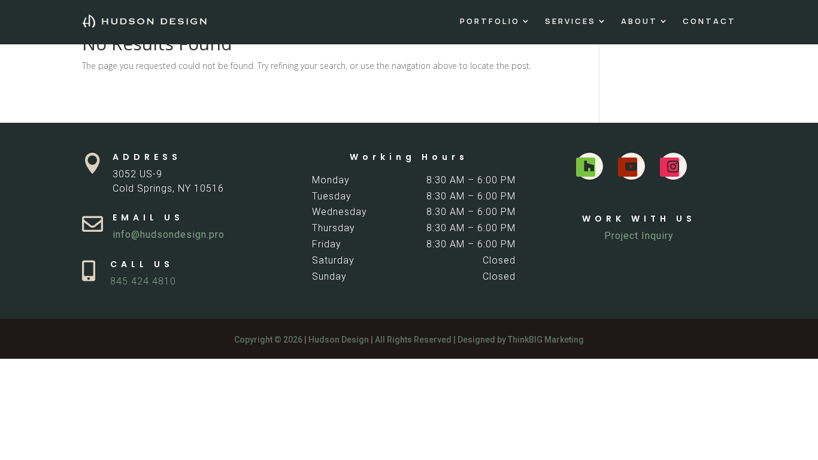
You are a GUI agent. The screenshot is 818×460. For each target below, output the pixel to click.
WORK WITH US (639, 219)
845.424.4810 (143, 281)
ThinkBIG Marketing (546, 339)
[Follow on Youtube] (627, 167)
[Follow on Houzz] (585, 167)
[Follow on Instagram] (669, 167)
